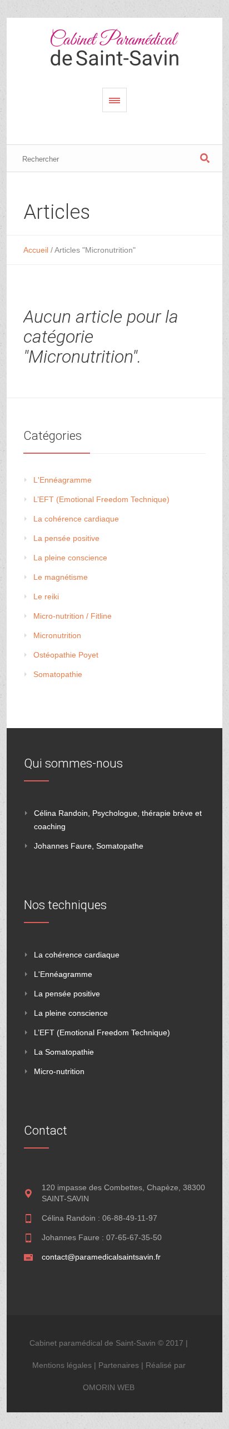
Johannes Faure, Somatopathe (88, 845)
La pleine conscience (70, 557)
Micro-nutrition (59, 1071)
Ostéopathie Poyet (65, 654)
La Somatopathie (64, 1051)
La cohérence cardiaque (76, 518)
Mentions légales (62, 1365)
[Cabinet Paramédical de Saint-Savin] (114, 47)
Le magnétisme (60, 577)
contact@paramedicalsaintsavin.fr (101, 1256)
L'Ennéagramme (62, 479)
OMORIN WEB (109, 1387)
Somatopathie (57, 674)
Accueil (35, 249)
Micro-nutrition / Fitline (72, 615)
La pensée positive (66, 538)
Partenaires (118, 1365)
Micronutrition (57, 635)
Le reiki (46, 596)
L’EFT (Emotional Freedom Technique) (101, 499)
